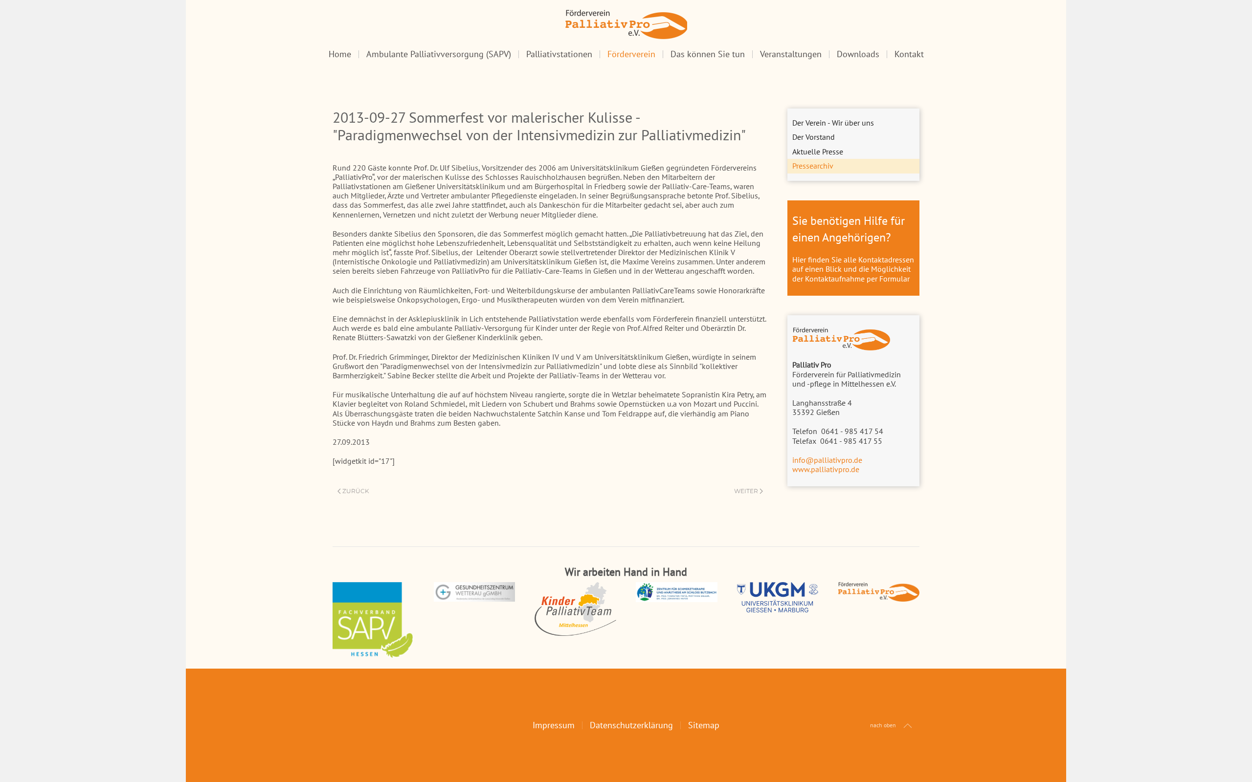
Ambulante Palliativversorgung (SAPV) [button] (438, 54)
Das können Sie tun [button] (708, 54)
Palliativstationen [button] (559, 54)
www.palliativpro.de (825, 469)
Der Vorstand (813, 137)
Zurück (355, 491)
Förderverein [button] (631, 54)
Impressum (554, 725)
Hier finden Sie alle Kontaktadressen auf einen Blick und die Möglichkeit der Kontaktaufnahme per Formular (853, 269)
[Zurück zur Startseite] (626, 24)
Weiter (746, 491)
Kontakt (909, 54)
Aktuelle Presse (817, 151)
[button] (908, 726)
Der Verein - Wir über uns (833, 123)
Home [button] (340, 54)
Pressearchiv (812, 166)
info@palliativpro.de (827, 460)
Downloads (858, 54)
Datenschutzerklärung (631, 725)
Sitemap (703, 725)
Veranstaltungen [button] (791, 54)
